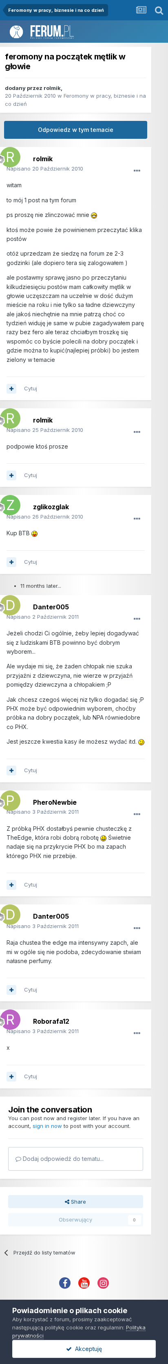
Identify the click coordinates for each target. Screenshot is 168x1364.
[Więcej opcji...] (137, 171)
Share (77, 1201)
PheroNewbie (55, 802)
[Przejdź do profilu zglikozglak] (8, 503)
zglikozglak (51, 507)
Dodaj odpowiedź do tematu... (62, 1158)
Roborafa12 (51, 1021)
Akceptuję (87, 1348)
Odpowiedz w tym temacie (75, 129)
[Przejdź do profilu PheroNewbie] (8, 798)
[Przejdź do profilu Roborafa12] (8, 1017)
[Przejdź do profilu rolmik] (8, 155)
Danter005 (51, 607)
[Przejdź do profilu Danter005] (8, 603)
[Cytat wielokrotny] (11, 389)
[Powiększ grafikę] (94, 214)
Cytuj (30, 388)
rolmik (52, 88)
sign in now (47, 1126)
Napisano (45, 168)
